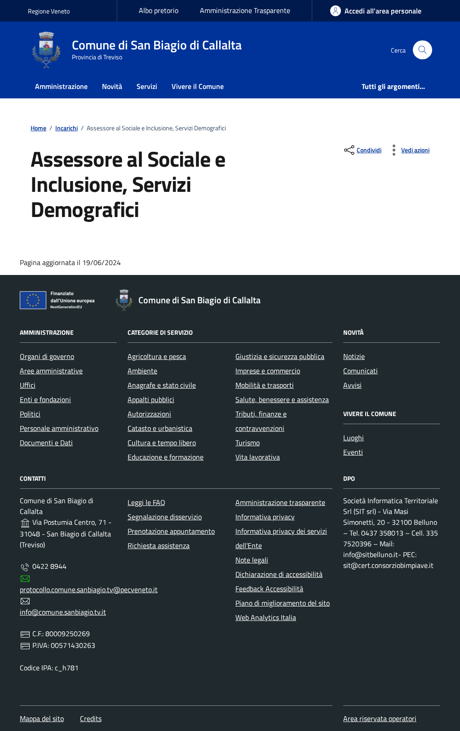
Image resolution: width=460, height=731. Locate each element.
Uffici (27, 385)
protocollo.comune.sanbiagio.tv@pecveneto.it (89, 589)
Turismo (247, 442)
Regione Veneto (49, 11)
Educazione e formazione (165, 457)
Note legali (251, 559)
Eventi (353, 452)
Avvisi (352, 385)
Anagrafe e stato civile (162, 385)
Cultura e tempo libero (162, 442)
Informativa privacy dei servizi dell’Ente (281, 538)
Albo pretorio (158, 10)
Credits (91, 718)
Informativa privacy (265, 516)
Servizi (147, 86)
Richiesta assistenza (159, 545)
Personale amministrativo (59, 428)
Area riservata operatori (379, 718)
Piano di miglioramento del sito (282, 603)
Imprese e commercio (267, 370)
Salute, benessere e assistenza (282, 399)
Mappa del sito (42, 718)
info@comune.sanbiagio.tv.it (63, 612)
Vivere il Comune (198, 86)
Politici (30, 413)
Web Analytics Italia (265, 617)
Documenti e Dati (46, 442)
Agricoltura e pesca (157, 356)
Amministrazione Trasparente (245, 10)
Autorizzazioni (149, 413)
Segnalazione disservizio (165, 516)
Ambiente (142, 370)
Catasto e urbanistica (160, 428)
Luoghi (353, 437)
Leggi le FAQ (146, 502)
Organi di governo (47, 356)
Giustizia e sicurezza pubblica (279, 356)
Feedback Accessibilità (269, 588)
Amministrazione (61, 86)
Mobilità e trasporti (264, 385)
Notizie (354, 356)
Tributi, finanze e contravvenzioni (261, 421)
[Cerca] (422, 50)
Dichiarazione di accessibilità (279, 574)
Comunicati (360, 370)
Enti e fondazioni (45, 399)
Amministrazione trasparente (280, 502)
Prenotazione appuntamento (171, 531)
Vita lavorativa (257, 457)
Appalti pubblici (151, 399)
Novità (112, 86)
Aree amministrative (51, 370)
